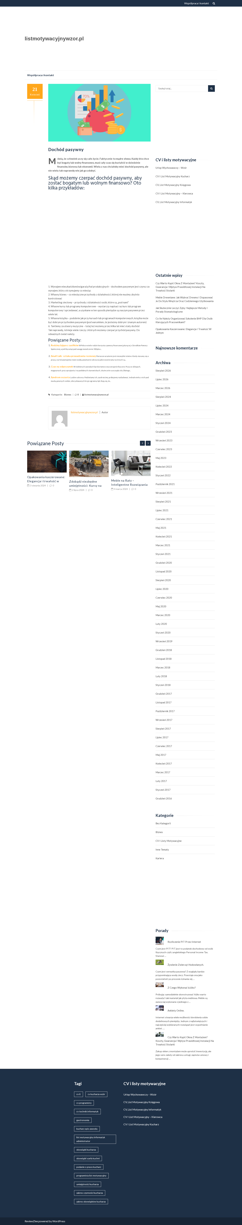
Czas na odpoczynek (62, 366)
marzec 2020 (163, 615)
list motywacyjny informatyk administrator (90, 1139)
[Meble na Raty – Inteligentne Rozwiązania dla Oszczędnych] (131, 463)
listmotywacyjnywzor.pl (54, 39)
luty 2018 (161, 676)
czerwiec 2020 (164, 597)
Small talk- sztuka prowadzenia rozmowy (73, 356)
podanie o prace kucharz (88, 1167)
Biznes (67, 394)
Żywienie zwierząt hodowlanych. (186, 964)
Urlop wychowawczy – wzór (171, 167)
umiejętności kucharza (87, 1184)
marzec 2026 (163, 388)
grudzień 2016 (164, 798)
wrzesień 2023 (164, 440)
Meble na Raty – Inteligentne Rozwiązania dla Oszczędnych (129, 484)
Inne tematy (162, 849)
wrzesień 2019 (164, 641)
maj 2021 (161, 527)
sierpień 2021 (163, 501)
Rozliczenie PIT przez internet (184, 941)
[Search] (211, 88)
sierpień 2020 (163, 580)
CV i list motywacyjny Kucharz (173, 176)
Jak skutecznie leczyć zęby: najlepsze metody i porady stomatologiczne (182, 309)
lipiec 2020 (162, 588)
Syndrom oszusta (60, 377)
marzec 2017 (163, 772)
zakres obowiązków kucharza (91, 1201)
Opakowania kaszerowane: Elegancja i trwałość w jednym (46, 481)
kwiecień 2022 (164, 466)
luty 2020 (161, 623)
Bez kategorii (163, 823)
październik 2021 (165, 484)
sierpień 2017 (163, 728)
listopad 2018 (164, 658)
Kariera (160, 858)
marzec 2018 (163, 667)
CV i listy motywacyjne (169, 840)
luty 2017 (161, 780)
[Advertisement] (153, 39)
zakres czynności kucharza (89, 1192)
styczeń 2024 (163, 422)
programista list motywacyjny (91, 1175)
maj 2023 (161, 457)
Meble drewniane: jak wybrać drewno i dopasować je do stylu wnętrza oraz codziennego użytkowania (185, 299)
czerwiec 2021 (164, 519)
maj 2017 (161, 754)
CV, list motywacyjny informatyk (174, 202)
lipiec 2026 (162, 379)
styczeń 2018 (163, 684)
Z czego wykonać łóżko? (182, 987)
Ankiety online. (176, 1010)
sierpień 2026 (163, 370)
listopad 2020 (164, 571)
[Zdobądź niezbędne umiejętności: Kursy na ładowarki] (89, 464)
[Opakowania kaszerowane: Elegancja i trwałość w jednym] (47, 462)
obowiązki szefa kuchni (88, 1158)
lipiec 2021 (162, 510)
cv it (78, 1094)
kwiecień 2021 (164, 536)
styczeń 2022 (163, 475)
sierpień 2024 (163, 396)
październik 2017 (165, 711)
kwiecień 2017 (164, 763)
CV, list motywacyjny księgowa (173, 184)
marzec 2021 (163, 545)
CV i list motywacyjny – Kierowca (174, 193)
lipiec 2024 (162, 405)
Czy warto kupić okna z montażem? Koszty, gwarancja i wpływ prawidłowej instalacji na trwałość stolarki (180, 287)
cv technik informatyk (87, 1111)
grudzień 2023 (164, 431)
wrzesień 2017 (164, 719)
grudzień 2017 (164, 693)
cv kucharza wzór (96, 1094)
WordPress (58, 1221)
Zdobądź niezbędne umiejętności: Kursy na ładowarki (85, 485)
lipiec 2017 (162, 737)
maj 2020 (161, 606)
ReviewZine (31, 1221)
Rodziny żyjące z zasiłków (65, 345)
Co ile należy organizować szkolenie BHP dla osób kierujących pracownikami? (184, 320)
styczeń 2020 (163, 632)
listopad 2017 (164, 702)
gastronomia (82, 1120)
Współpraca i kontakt (196, 3)
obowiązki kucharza (86, 1149)
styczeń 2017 (163, 789)
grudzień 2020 (164, 562)
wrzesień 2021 (164, 492)
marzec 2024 (163, 414)
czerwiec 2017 (164, 746)
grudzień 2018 (164, 650)
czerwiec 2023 (164, 449)
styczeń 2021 (163, 553)
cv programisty (84, 1102)
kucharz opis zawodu (86, 1128)
